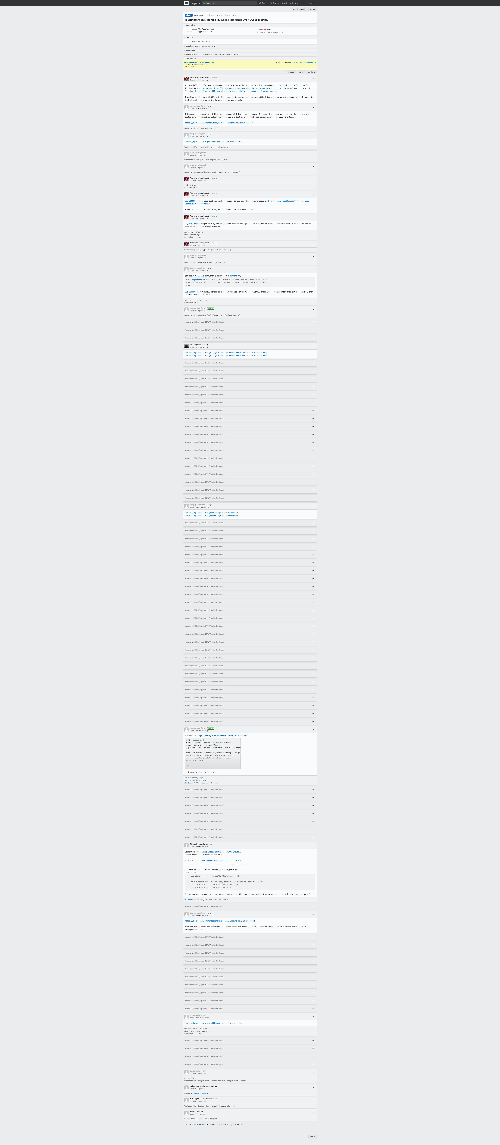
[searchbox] (229, 3)
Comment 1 (194, 109)
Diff (301, 62)
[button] (311, 3)
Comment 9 (194, 347)
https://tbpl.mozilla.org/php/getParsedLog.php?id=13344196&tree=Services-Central (226, 355)
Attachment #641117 (191, 783)
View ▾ (312, 9)
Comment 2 (194, 136)
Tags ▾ (300, 72)
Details (295, 62)
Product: (193, 29)
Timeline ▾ (311, 72)
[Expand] (313, 322)
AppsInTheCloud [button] (205, 32)
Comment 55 (194, 731)
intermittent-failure (200, 1093)
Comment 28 (194, 507)
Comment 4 (194, 218)
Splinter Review (310, 62)
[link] (213, 753)
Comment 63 (194, 846)
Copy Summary (298, 9)
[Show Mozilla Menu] (186, 3)
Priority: (260, 33)
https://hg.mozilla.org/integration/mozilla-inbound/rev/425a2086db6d (220, 921)
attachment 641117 (205, 852)
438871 (192, 1078)
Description (194, 80)
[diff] (229, 852)
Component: (192, 32)
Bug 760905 (198, 15)
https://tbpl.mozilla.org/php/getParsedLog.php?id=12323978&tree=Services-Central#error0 (247, 88)
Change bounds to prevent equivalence (199, 62)
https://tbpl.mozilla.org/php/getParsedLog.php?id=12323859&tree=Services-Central (236, 91)
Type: (261, 29)
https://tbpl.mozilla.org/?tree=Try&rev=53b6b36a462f (211, 515)
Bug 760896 (190, 201)
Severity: (274, 33)
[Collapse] (313, 79)
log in (196, 1124)
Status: (194, 41)
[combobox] (229, 3)
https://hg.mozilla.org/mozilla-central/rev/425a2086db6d (213, 1023)
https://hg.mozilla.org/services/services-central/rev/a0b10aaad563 (219, 123)
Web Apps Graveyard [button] (206, 29)
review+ (288, 62)
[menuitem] (263, 3)
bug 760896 (194, 224)
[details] (219, 852)
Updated (193, 155)
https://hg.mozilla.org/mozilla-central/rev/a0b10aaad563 (213, 142)
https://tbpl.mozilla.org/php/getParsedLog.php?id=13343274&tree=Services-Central (226, 352)
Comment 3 (194, 195)
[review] (237, 852)
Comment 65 (194, 915)
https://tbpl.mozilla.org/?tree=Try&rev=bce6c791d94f (211, 513)
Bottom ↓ (291, 72)
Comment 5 (194, 270)
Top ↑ (312, 1137)
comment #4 (235, 276)
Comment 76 (194, 1018)
